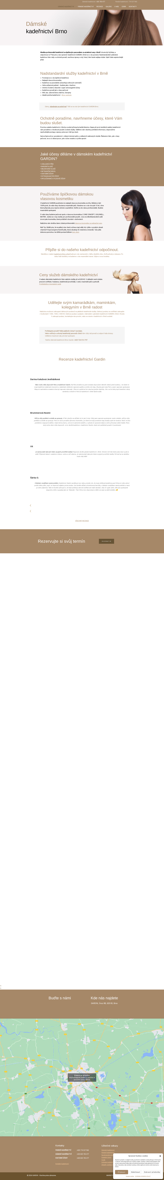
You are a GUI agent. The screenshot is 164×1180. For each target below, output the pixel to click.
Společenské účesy (107, 1155)
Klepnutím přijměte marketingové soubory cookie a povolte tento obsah (82, 1077)
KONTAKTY (133, 6)
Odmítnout (135, 1172)
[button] (160, 1156)
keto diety (75, 232)
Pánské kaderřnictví (107, 1153)
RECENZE (99, 6)
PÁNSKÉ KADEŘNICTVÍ (86, 6)
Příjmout (121, 1172)
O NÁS (116, 6)
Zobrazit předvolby (152, 1172)
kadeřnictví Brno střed (62, 254)
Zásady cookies (130, 1176)
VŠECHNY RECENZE (82, 521)
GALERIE (109, 6)
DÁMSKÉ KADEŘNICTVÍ (66, 6)
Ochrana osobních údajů (109, 1162)
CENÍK (124, 6)
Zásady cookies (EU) (108, 1165)
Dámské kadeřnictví (107, 1150)
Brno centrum (67, 95)
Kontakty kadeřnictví (62, 1164)
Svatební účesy (106, 1157)
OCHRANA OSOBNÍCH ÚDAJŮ (142, 1176)
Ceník (103, 1160)
